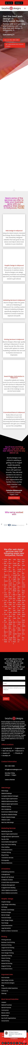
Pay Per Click (5, 839)
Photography (5, 860)
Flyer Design (4, 923)
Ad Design (4, 907)
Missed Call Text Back (7, 877)
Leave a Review (14, 498)
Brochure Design (6, 912)
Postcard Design (6, 917)
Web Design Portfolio (7, 980)
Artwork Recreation (6, 925)
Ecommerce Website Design (9, 812)
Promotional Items (6, 850)
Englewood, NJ (20, 748)
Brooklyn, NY (6, 755)
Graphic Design (5, 902)
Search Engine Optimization (9, 798)
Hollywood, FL (19, 751)
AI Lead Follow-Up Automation (10, 882)
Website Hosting (6, 806)
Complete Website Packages (9, 796)
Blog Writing (5, 855)
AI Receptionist (5, 874)
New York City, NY (8, 751)
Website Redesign (6, 793)
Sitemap (3, 993)
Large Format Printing (7, 947)
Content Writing (6, 852)
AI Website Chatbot (7, 880)
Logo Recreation (6, 928)
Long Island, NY (7, 748)
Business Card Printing (8, 942)
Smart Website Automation (9, 893)
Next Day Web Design (7, 822)
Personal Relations (6, 863)
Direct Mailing (5, 847)
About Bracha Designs (7, 983)
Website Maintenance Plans (9, 801)
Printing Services (6, 940)
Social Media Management (9, 842)
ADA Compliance (6, 809)
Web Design (4, 791)
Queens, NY (6, 753)
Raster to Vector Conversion (9, 931)
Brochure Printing (6, 945)
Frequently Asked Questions (9, 988)
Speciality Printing (6, 955)
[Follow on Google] (3, 1043)
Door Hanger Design (7, 920)
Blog (2, 985)
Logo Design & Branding (8, 904)
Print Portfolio (5, 977)
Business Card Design (7, 910)
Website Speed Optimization (9, 804)
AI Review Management (8, 885)
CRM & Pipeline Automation (9, 890)
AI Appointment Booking (8, 887)
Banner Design (5, 915)
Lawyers (3, 1002)
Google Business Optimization (10, 836)
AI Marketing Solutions (7, 872)
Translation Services (7, 857)
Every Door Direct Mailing (8, 844)
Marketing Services (6, 831)
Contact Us (4, 991)
